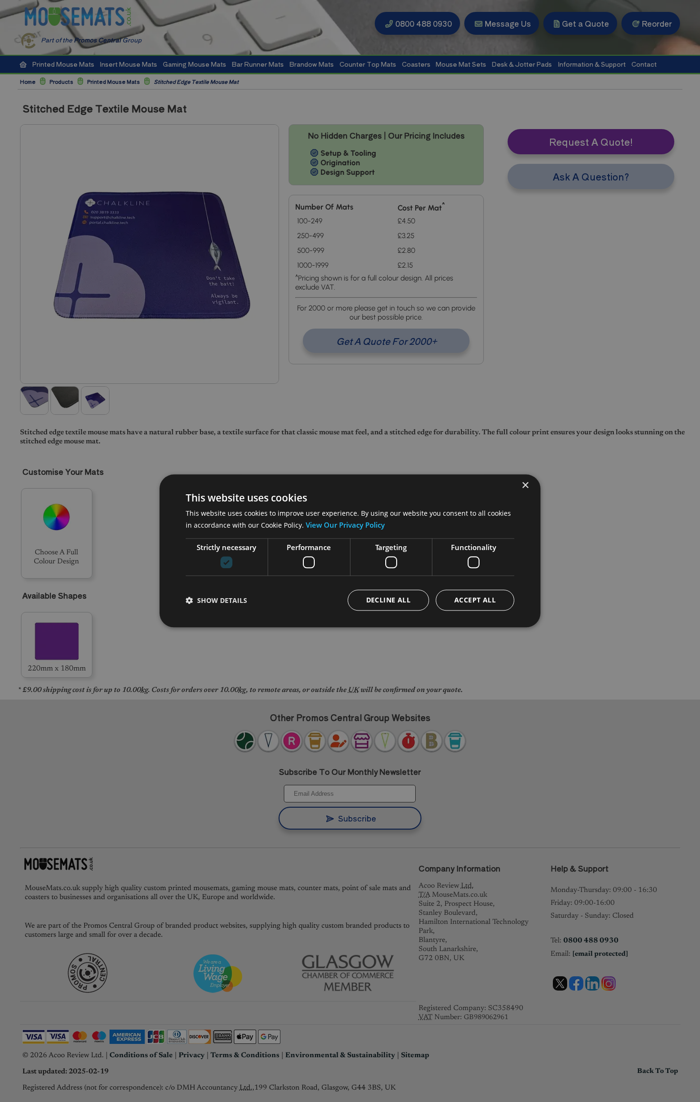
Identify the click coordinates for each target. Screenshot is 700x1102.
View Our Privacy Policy (345, 525)
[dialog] (350, 550)
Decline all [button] (388, 600)
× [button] (525, 485)
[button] (216, 600)
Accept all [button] (475, 600)
